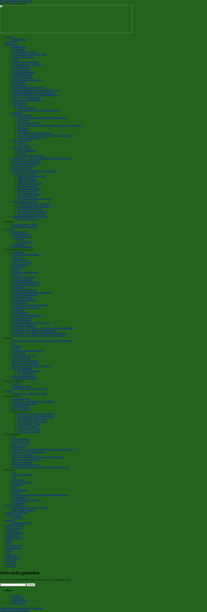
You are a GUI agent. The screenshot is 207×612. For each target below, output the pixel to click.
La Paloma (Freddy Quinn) (29, 429)
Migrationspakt (18, 447)
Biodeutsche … (24, 128)
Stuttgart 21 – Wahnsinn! (22, 454)
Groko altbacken (18, 103)
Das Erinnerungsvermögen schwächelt (34, 199)
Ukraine (9, 551)
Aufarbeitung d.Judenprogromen (31, 214)
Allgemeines (11, 556)
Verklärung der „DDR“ (27, 181)
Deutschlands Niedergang (22, 72)
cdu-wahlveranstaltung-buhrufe (31, 156)
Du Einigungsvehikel (26, 191)
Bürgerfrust (16, 270)
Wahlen (14, 59)
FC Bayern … (17, 257)
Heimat (9, 391)
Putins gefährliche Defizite (23, 510)
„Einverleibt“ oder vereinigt (23, 173)
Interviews (21, 143)
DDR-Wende (11, 42)
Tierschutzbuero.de (19, 490)
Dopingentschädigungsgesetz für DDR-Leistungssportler (42, 118)
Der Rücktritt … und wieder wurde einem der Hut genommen (38, 333)
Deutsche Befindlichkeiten (23, 166)
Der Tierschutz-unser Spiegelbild (25, 500)
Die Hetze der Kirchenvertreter (25, 62)
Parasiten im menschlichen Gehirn (26, 459)
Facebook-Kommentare (21, 237)
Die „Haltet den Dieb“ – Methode (26, 65)
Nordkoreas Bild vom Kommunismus (28, 452)
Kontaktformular (18, 39)
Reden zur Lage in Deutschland (25, 97)
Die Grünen (16, 346)
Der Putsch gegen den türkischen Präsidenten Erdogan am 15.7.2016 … (43, 449)
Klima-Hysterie (18, 267)
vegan (14, 477)
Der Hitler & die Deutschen (29, 209)
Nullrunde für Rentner (21, 320)
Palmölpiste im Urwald (21, 523)
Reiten (14, 487)
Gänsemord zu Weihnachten (23, 404)
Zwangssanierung (13, 548)
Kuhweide (16, 492)
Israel (8, 553)
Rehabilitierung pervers (27, 196)
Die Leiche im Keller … (22, 168)
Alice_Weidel (23, 146)
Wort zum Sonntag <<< (16, 505)
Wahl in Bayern (18, 353)
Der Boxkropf (17, 310)
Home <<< (10, 37)
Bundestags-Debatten (20, 67)
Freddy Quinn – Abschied (28, 432)
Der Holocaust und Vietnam (23, 290)
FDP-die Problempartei (21, 368)
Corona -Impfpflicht (20, 439)
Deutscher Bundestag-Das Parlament (27, 87)
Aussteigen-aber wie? (20, 386)
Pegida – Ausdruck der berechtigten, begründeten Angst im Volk (45, 135)
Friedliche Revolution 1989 (29, 184)
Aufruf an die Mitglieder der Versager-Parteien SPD (34, 95)
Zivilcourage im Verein (21, 262)
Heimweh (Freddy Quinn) (28, 424)
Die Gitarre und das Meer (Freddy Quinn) (35, 414)
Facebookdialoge (18, 244)
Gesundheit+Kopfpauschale (23, 227)
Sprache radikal (18, 287)
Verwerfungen (17, 252)
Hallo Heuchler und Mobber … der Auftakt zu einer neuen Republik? (42, 328)
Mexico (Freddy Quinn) (27, 427)
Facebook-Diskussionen (22, 247)
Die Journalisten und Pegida (23, 300)
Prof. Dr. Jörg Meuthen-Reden (24, 361)
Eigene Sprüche (13, 558)
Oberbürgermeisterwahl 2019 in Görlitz (28, 394)
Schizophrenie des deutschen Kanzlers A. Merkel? (33, 171)
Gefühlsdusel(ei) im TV (27, 219)
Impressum (10, 563)
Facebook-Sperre (18, 232)
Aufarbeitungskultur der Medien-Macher (29, 216)
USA (13, 437)
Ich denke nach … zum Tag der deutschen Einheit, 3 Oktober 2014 (41, 158)
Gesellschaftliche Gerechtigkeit (25, 308)
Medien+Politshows (14, 528)
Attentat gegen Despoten (22, 57)
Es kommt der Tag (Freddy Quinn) (32, 419)
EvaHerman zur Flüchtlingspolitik (26, 100)
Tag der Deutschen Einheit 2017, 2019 (28, 54)
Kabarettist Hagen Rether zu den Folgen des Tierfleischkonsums (39, 495)
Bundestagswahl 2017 (21, 148)
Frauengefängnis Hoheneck (29, 194)
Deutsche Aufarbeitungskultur (24, 201)
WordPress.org (17, 603)
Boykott (20, 239)
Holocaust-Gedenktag (21, 70)
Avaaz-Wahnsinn (24, 242)
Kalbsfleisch (16, 485)
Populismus (22, 153)
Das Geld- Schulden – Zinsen (24, 224)
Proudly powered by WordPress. (14, 610)
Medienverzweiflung (26, 108)
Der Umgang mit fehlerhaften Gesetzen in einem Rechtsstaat (38, 335)
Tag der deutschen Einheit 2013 (25, 161)
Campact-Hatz (12, 530)
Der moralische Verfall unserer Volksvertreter (31, 292)
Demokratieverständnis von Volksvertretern (30, 323)
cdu (13, 343)
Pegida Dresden (18, 82)
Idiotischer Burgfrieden (21, 75)
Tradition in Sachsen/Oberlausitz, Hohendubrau (32, 401)
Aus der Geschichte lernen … (24, 277)
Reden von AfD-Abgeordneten (25, 363)
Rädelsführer (22, 130)
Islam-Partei (16, 275)
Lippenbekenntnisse (20, 265)
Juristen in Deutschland (21, 77)
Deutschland (11, 44)
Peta (13, 472)
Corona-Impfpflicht (14, 533)
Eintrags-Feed (17, 598)
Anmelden (16, 596)
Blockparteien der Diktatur (29, 189)
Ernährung (16, 383)
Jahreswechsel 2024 (20, 399)
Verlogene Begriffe (19, 313)
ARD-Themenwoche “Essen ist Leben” (29, 389)
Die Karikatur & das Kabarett (24, 295)
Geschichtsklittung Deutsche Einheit (33, 206)
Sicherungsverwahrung (21, 462)
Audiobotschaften (13, 515)
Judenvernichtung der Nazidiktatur (32, 211)
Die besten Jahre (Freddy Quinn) (31, 421)
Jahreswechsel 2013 (20, 406)
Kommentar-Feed (19, 601)
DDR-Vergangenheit (26, 178)
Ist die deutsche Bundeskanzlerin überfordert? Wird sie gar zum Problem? (49, 125)
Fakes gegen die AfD (20, 358)
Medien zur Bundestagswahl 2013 (26, 163)
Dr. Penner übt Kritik (20, 234)
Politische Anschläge (15, 525)
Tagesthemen (17, 113)
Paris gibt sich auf (19, 85)
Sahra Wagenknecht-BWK (23, 376)
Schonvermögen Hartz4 (21, 318)
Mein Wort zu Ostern (20, 409)
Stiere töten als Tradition (22, 482)
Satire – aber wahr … (20, 444)
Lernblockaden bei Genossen (24, 378)
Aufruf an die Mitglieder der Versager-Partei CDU (33, 92)
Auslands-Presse (13, 535)
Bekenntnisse (17, 518)
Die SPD (15, 348)
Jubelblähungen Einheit (27, 186)
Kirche (9, 540)
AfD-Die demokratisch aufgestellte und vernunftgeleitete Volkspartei (41, 340)
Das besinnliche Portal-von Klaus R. (16, 1)
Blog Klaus (11, 561)
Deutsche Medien (19, 105)
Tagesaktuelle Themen (21, 115)
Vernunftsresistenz (19, 497)
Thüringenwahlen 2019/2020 (24, 52)
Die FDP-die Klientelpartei (29, 371)
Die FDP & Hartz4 (25, 373)
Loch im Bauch (18, 480)
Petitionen (10, 520)
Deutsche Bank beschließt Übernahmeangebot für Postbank (37, 457)
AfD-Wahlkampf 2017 (21, 141)
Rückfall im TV (18, 502)
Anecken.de (11, 566)
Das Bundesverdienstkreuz (23, 325)
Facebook (10, 229)
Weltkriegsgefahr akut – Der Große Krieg (29, 508)
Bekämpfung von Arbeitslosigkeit (26, 315)
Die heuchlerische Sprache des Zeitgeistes (29, 305)
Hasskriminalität (18, 47)
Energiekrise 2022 (14, 545)
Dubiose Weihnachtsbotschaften (25, 282)
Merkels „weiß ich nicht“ (28, 123)
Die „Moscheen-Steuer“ (22, 280)
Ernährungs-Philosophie (22, 475)
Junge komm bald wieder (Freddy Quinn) (35, 416)
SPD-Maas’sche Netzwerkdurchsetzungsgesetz (38, 110)
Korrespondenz (18, 49)
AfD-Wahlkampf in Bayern (23, 356)
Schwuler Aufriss (19, 303)
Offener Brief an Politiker (17, 513)
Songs (8, 543)
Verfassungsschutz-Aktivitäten (24, 272)
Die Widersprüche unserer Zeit (24, 465)
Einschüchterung (18, 259)
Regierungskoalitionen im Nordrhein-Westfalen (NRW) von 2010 (40, 467)
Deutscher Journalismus (21, 297)
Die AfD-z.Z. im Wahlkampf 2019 (26, 351)
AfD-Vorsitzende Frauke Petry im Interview (30, 366)
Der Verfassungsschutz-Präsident (25, 80)
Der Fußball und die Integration (25, 254)
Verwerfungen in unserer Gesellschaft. (34, 133)
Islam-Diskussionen (14, 538)
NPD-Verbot (22, 120)
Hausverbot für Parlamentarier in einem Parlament (33, 330)
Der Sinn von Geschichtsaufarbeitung (33, 204)
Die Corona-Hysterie (20, 442)
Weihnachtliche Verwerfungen (24, 285)
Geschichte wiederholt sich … (30, 138)
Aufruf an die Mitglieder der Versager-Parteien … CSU (35, 90)
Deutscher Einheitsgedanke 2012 (31, 176)
